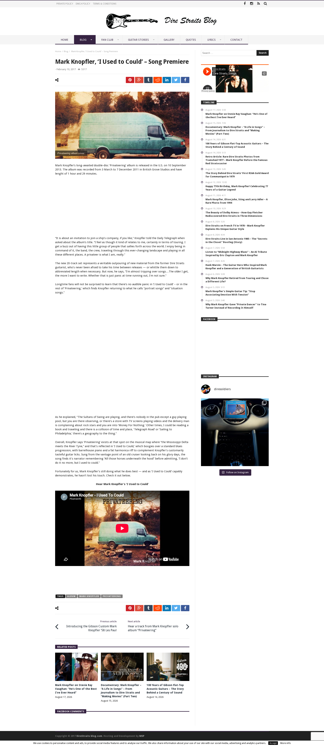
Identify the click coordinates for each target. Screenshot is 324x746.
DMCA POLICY (83, 3)
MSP (141, 736)
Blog (66, 51)
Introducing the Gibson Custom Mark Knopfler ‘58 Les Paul (91, 626)
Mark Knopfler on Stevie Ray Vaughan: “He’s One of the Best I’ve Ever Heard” (76, 689)
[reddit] (157, 80)
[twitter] (176, 80)
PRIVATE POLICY (64, 3)
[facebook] (185, 80)
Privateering (112, 596)
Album (71, 596)
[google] (139, 80)
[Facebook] (244, 3)
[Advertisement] (122, 206)
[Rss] (258, 3)
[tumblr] (148, 80)
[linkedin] (167, 80)
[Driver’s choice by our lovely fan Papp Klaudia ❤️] (235, 432)
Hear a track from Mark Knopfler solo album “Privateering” (153, 626)
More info (285, 743)
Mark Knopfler (89, 596)
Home (58, 51)
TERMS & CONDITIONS (104, 3)
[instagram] (251, 3)
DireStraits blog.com (89, 736)
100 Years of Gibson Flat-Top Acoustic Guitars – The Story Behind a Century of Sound (165, 689)
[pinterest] (130, 80)
